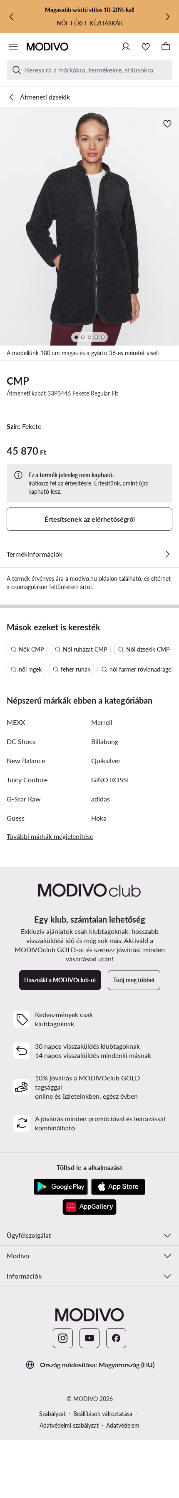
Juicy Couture (27, 780)
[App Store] (118, 1187)
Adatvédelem (122, 1425)
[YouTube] (89, 1338)
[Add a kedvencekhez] (168, 124)
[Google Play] (61, 1187)
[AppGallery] (89, 1207)
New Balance (26, 760)
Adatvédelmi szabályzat (69, 1425)
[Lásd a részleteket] (167, 554)
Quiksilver (106, 760)
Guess (16, 818)
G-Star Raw (24, 799)
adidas (100, 799)
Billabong (104, 741)
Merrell (101, 722)
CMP (18, 381)
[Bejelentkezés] (126, 47)
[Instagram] (63, 1338)
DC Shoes (21, 741)
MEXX (16, 722)
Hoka (99, 818)
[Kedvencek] (146, 47)
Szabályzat (52, 1413)
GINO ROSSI (110, 780)
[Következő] (167, 17)
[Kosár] (166, 47)
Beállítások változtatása (102, 1413)
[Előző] (12, 17)
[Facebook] (116, 1338)
